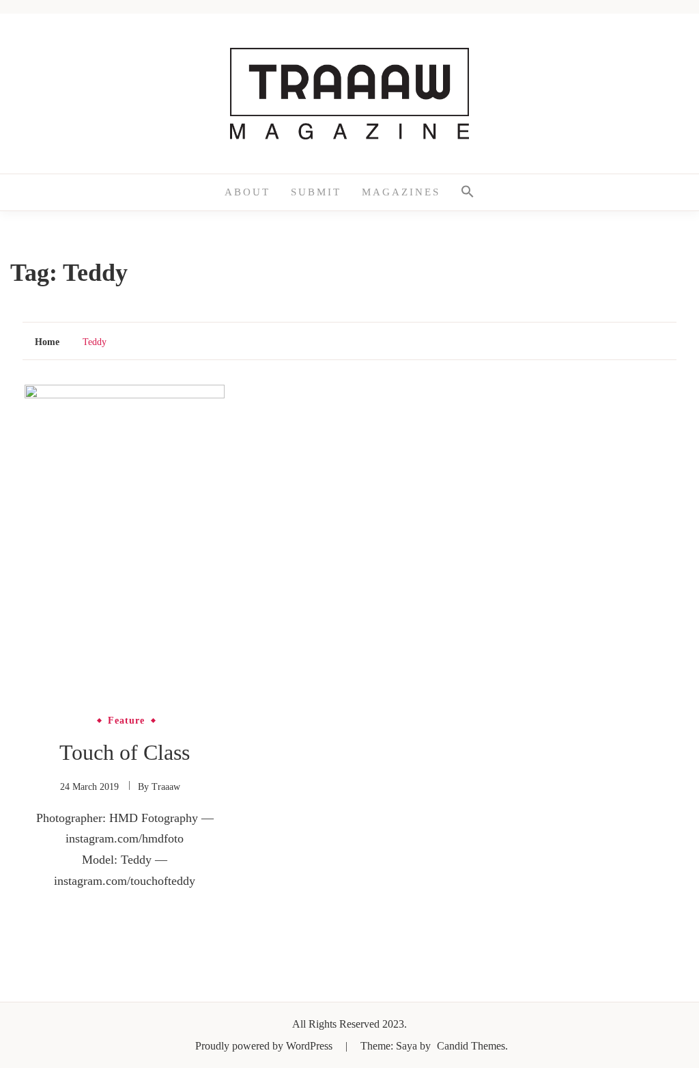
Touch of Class (124, 752)
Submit (316, 192)
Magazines (401, 192)
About (247, 192)
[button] (467, 192)
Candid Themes (471, 1046)
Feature (126, 721)
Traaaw (166, 787)
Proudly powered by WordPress (265, 1046)
